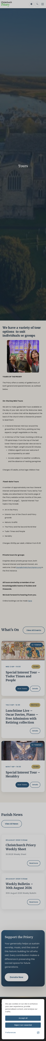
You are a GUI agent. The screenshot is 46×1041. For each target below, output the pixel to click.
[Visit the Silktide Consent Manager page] (38, 1032)
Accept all (23, 1018)
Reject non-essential (23, 1025)
